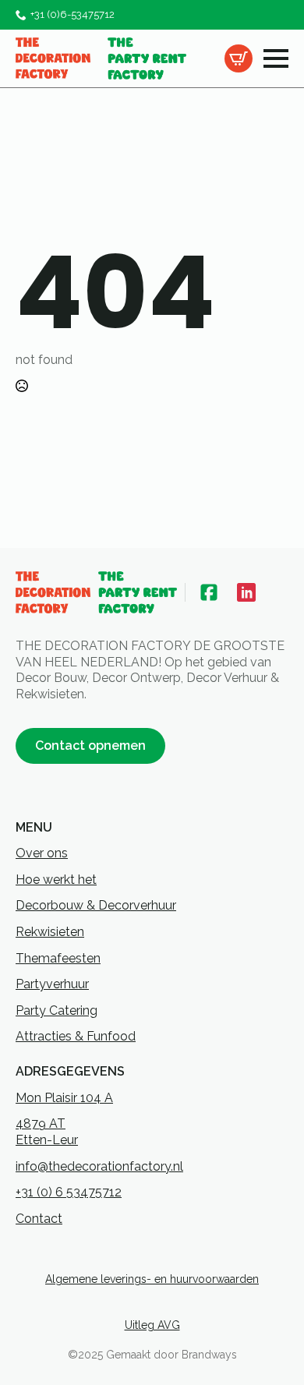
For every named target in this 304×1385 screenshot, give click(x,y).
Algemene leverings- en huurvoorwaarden (152, 1279)
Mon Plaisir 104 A (64, 1097)
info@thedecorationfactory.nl (99, 1166)
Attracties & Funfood (76, 1036)
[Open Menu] (275, 58)
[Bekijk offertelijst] (238, 58)
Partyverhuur (52, 984)
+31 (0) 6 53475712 (69, 1192)
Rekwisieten (50, 931)
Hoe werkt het (56, 879)
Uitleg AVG (152, 1325)
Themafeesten (58, 958)
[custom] (209, 592)
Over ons (42, 853)
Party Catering (56, 1010)
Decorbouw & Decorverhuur (96, 905)
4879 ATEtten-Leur (47, 1131)
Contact (39, 1218)
